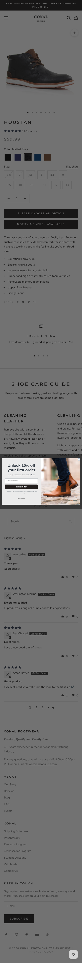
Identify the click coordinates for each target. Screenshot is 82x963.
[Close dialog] (79, 459)
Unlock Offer (21, 487)
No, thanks (21, 498)
